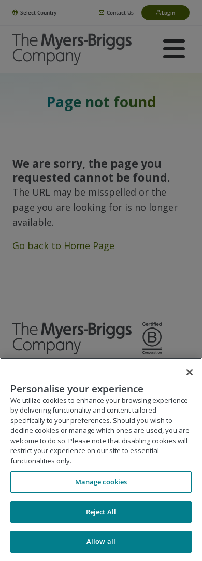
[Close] (189, 372)
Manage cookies (101, 481)
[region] (101, 459)
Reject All (101, 511)
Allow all (101, 541)
